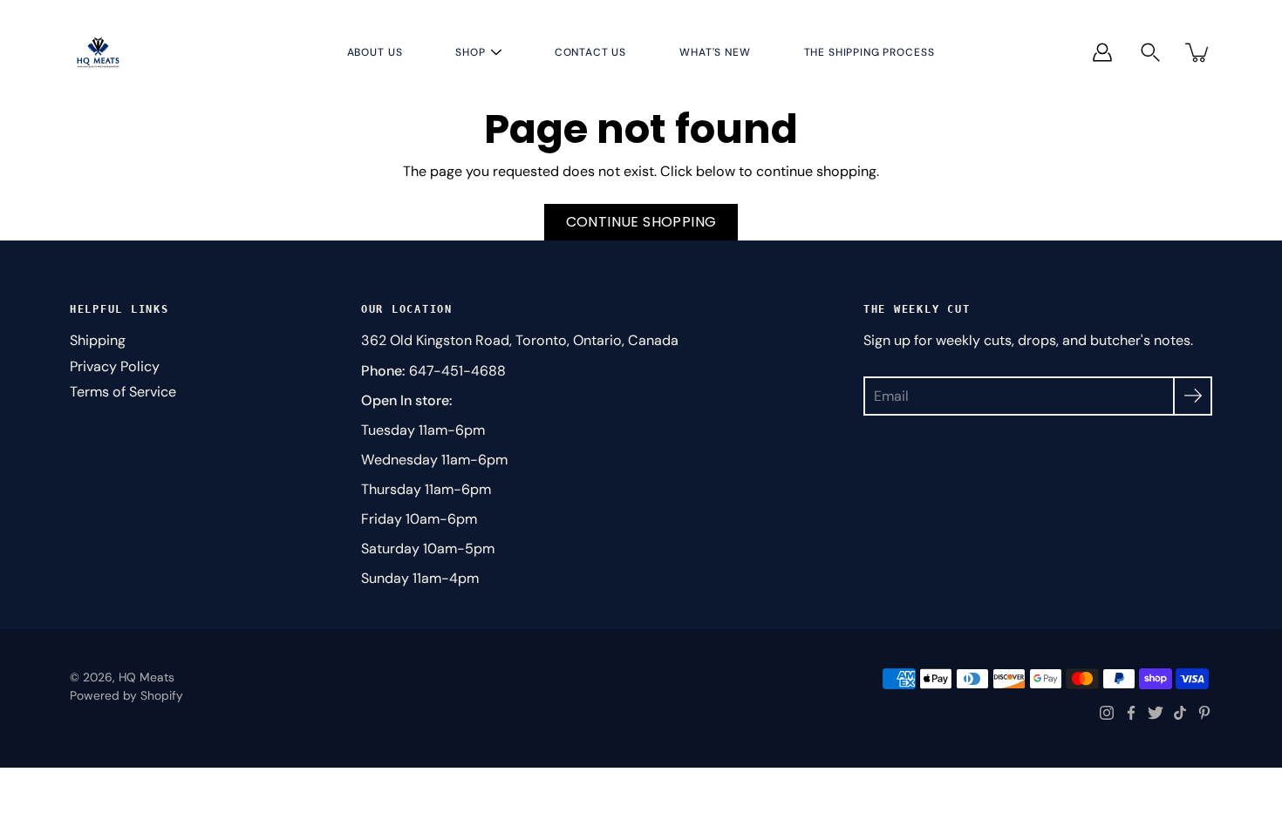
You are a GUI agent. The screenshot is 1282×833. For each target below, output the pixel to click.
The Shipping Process (869, 52)
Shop (470, 52)
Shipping (98, 340)
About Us (375, 52)
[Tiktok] (1180, 713)
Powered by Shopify (126, 695)
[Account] (1102, 52)
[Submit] (1192, 396)
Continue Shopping (641, 222)
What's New (714, 52)
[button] (1150, 53)
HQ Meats (146, 677)
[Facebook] (1131, 713)
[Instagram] (1107, 713)
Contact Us (590, 52)
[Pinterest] (1204, 713)
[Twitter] (1155, 713)
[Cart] (1198, 52)
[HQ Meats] (98, 52)
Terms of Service (123, 392)
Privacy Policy (115, 366)
